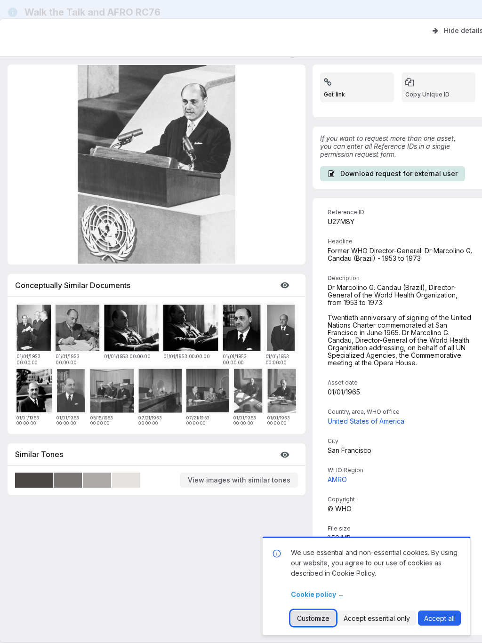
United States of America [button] (366, 421)
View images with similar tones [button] (239, 480)
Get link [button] (334, 94)
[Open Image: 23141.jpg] (79, 329)
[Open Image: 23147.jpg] (283, 392)
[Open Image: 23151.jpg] (243, 329)
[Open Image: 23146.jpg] (249, 392)
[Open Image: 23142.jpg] (132, 329)
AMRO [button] (337, 479)
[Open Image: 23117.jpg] (209, 392)
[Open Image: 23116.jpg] (161, 392)
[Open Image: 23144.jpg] (282, 329)
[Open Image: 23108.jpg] (113, 392)
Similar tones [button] (39, 454)
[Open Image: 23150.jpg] (72, 392)
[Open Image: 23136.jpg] (35, 329)
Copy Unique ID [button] (427, 94)
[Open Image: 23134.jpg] (35, 392)
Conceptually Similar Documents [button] (72, 285)
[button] (284, 285)
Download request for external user (399, 173)
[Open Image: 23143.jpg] (192, 329)
